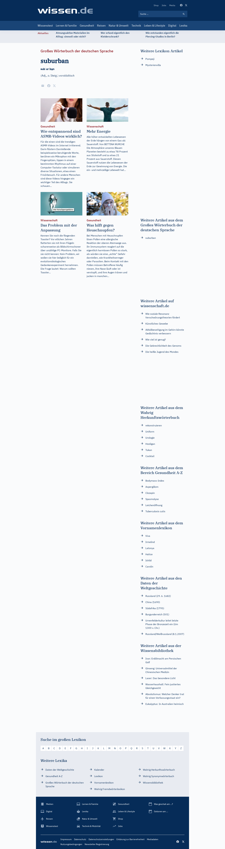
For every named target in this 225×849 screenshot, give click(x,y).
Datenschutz (80, 839)
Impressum (66, 839)
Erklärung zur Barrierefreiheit (130, 839)
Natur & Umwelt (118, 25)
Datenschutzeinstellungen (101, 839)
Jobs (164, 5)
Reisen (101, 25)
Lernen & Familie (66, 25)
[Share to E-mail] (42, 85)
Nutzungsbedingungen (71, 844)
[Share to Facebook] (48, 85)
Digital (172, 25)
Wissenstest (45, 25)
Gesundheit (87, 25)
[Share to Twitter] (54, 85)
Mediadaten (152, 839)
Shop (156, 5)
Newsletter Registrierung (97, 844)
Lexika (183, 25)
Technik (136, 25)
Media (172, 5)
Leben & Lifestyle (154, 25)
